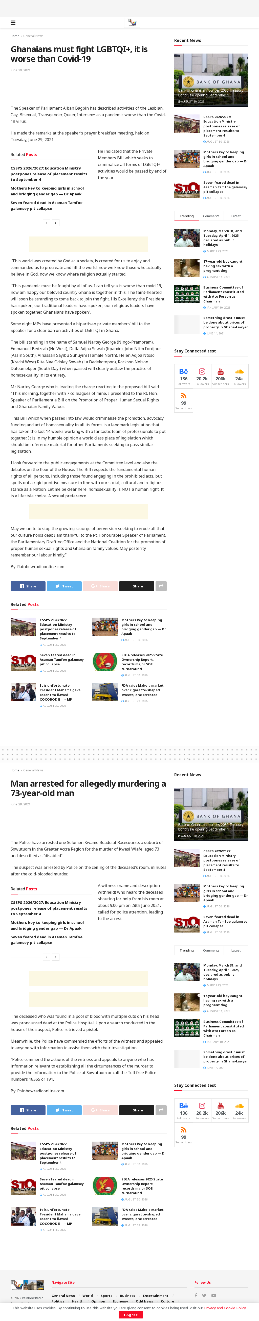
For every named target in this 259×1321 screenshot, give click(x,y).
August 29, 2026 (135, 701)
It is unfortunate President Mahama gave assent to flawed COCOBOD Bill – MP (60, 692)
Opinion (98, 1301)
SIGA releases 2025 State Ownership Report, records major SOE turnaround (142, 662)
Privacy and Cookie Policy (225, 1308)
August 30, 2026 (54, 645)
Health (77, 1301)
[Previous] (46, 222)
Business (127, 1295)
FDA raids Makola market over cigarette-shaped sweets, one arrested (142, 690)
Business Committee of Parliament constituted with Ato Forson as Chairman (223, 294)
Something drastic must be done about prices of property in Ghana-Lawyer (225, 322)
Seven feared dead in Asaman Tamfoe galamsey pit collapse (62, 659)
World (87, 1295)
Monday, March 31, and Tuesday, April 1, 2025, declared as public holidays (222, 238)
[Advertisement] (129, 7)
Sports (106, 1295)
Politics (58, 1301)
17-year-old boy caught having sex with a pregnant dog (223, 266)
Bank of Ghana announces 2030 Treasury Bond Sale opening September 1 (210, 92)
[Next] (55, 222)
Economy (120, 1301)
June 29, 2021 (20, 70)
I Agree (131, 1314)
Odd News (144, 1301)
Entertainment (155, 1295)
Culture (167, 1301)
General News (33, 36)
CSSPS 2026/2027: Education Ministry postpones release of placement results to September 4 (49, 173)
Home (15, 36)
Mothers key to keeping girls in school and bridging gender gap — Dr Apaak (143, 627)
